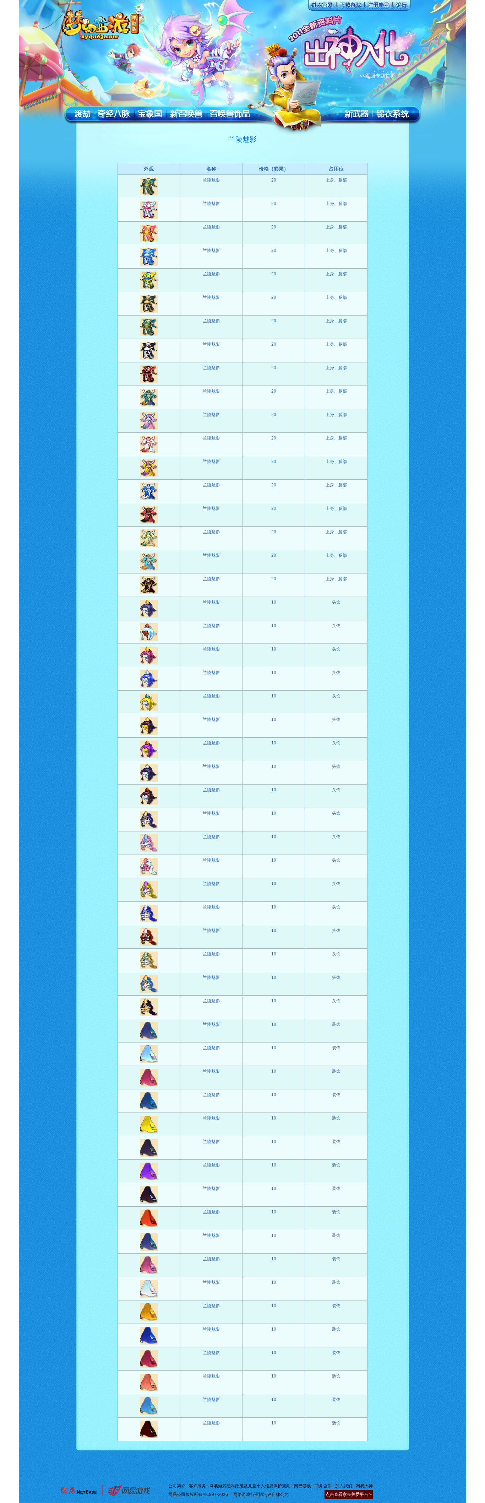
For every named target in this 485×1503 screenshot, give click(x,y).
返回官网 (101, 23)
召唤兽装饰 (230, 114)
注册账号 (377, 6)
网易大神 (364, 1485)
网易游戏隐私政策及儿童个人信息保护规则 (249, 1485)
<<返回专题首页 (377, 76)
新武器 (356, 114)
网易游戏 (302, 1485)
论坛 (401, 6)
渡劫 (82, 114)
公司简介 (176, 1485)
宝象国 (149, 114)
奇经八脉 (114, 114)
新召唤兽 (186, 114)
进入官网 (321, 6)
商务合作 (323, 1485)
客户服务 (197, 1485)
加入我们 (343, 1485)
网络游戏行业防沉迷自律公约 (261, 1494)
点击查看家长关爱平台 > (349, 1494)
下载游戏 (349, 6)
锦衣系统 (392, 114)
